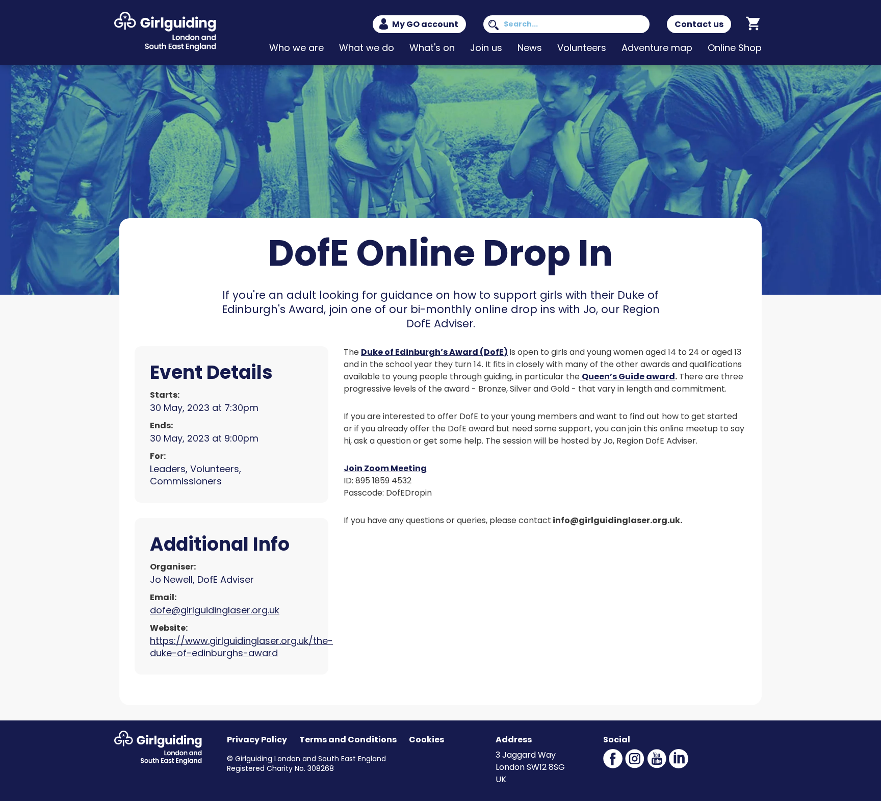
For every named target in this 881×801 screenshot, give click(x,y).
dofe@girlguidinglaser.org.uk (214, 610)
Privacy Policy (257, 739)
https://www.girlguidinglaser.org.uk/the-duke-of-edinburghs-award (241, 646)
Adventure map (656, 47)
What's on (432, 47)
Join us (486, 47)
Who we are (296, 47)
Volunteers (581, 47)
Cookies (426, 739)
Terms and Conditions (348, 739)
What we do (366, 47)
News (529, 47)
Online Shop (735, 47)
